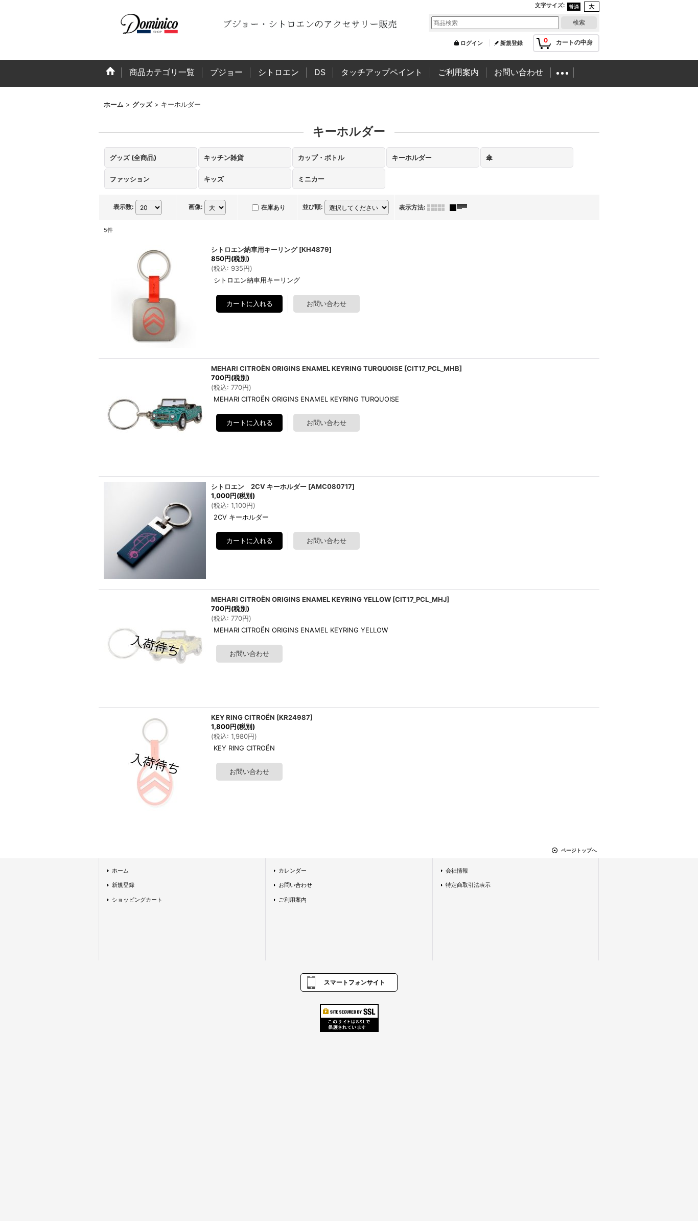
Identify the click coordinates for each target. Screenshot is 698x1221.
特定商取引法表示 (468, 884)
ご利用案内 (292, 899)
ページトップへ (579, 850)
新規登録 (511, 42)
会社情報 (457, 870)
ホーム (120, 870)
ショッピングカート (137, 899)
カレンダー (292, 870)
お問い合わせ (295, 884)
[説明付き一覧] (461, 207)
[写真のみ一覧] (438, 207)
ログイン (471, 42)
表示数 (123, 206)
